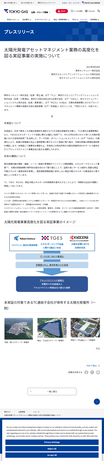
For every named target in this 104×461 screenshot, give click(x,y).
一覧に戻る (52, 391)
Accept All (52, 455)
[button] (99, 11)
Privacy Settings (52, 442)
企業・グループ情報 (39, 12)
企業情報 (22, 412)
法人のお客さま (26, 2)
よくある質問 (77, 11)
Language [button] (91, 11)
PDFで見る (92, 365)
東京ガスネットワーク (46, 2)
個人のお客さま (9, 2)
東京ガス (7, 412)
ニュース (36, 412)
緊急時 (63, 11)
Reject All (52, 448)
